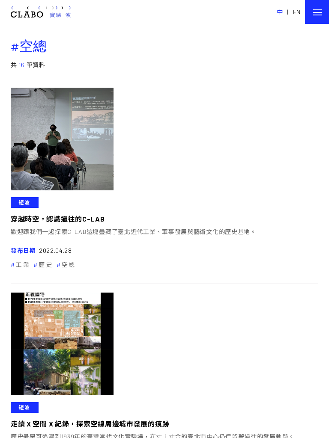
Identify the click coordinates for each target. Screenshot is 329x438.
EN (297, 11)
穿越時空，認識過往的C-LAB (58, 219)
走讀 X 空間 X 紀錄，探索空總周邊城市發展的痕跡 (90, 424)
